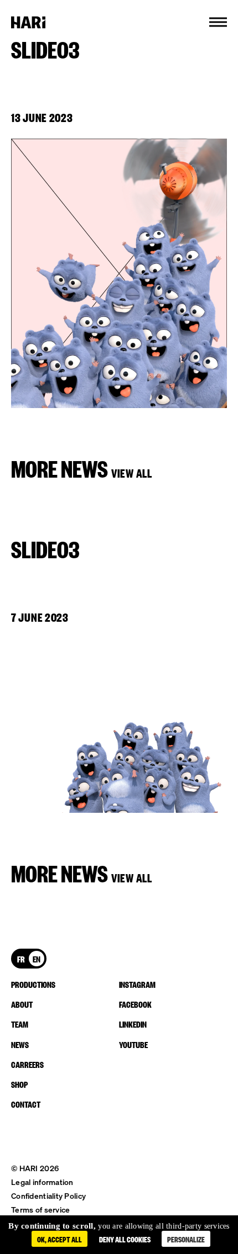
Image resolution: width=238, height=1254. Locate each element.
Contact (25, 1104)
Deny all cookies (125, 1239)
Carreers (27, 1064)
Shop (19, 1084)
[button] (218, 22)
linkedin (133, 1024)
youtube (133, 1044)
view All (131, 472)
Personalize (186, 1239)
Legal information (42, 1182)
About (22, 1004)
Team (19, 1024)
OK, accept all (59, 1239)
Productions (33, 984)
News (20, 1044)
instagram (137, 984)
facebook (135, 1004)
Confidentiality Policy (48, 1195)
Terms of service (40, 1209)
